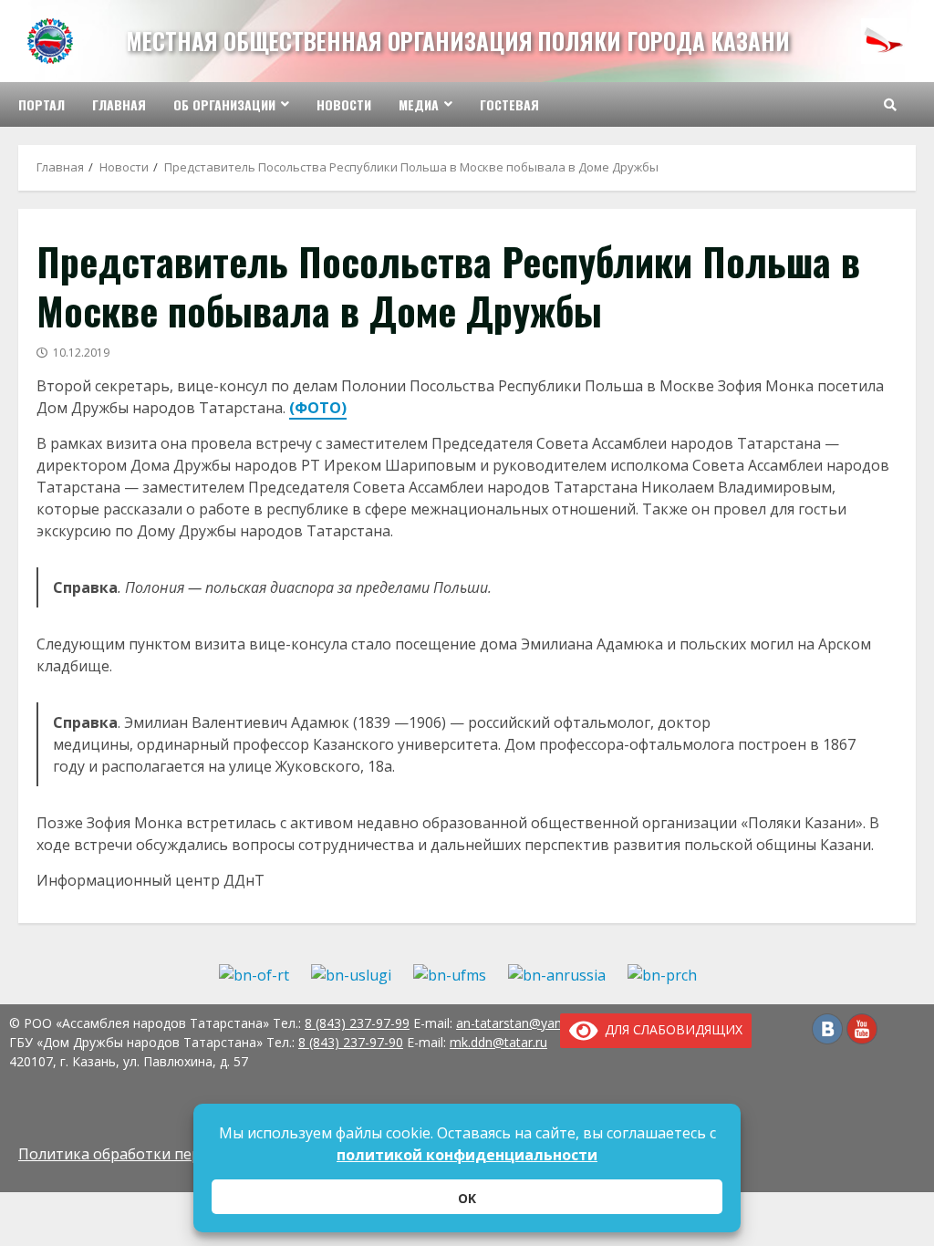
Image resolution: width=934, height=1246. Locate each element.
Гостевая (509, 104)
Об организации (224, 104)
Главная (119, 104)
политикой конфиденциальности (467, 1155)
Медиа (419, 104)
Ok (467, 1198)
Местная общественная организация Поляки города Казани (458, 40)
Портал (41, 104)
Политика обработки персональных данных (177, 1154)
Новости (344, 104)
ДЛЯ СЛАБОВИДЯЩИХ (670, 1029)
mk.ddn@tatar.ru (498, 1042)
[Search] (890, 105)
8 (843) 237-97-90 (350, 1042)
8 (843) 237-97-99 (357, 1023)
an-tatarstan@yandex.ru (526, 1023)
